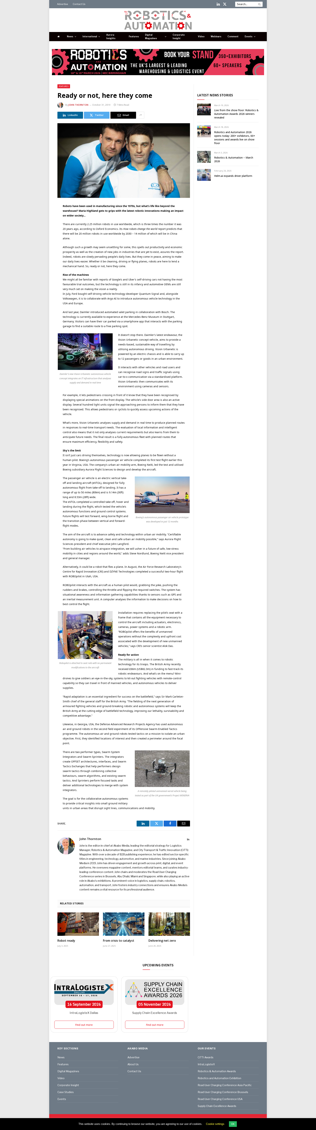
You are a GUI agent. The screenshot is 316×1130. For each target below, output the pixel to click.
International (89, 36)
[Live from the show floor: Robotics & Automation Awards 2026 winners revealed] (204, 109)
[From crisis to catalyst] (123, 924)
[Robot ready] (78, 924)
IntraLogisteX (206, 1064)
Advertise (62, 4)
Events (248, 36)
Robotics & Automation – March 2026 (233, 159)
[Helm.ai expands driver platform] (204, 175)
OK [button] (233, 1124)
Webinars (216, 36)
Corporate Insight (179, 36)
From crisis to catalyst (118, 941)
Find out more (84, 1025)
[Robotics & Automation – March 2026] (204, 157)
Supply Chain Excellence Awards (154, 1013)
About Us (133, 1064)
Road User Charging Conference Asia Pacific (225, 1085)
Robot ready (66, 941)
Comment (232, 36)
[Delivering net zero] (169, 924)
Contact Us (79, 4)
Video (201, 36)
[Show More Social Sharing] (140, 115)
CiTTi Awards (205, 1057)
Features (134, 36)
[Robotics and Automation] (158, 20)
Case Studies (65, 1092)
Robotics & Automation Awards (217, 1071)
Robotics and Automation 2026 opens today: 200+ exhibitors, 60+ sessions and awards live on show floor (234, 137)
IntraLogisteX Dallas (84, 1013)
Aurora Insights (110, 36)
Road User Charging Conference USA (220, 1099)
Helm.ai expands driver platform (233, 176)
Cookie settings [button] (215, 1123)
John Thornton (78, 104)
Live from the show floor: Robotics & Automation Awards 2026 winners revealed (236, 113)
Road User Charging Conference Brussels (223, 1092)
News (70, 36)
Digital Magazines (151, 36)
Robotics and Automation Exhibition (219, 1078)
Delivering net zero (162, 941)
